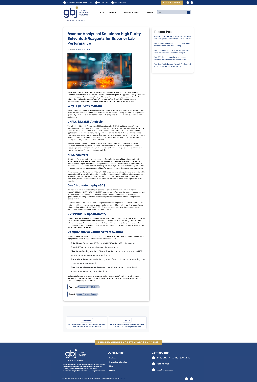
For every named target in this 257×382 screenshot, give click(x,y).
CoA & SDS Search (171, 2)
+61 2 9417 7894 (163, 364)
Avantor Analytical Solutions (88, 287)
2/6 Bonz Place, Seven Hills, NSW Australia (173, 358)
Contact (150, 12)
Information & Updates (131, 12)
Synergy (122, 378)
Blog (111, 366)
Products (112, 12)
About (102, 12)
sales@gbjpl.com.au (165, 370)
